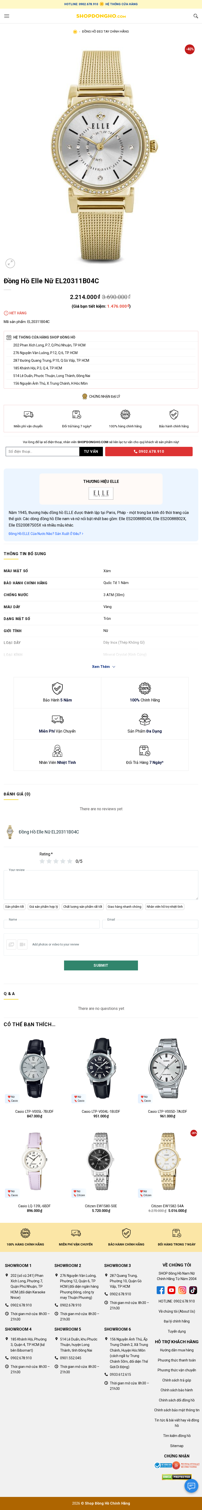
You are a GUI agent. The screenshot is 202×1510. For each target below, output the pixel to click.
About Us (187, 1311)
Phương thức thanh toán (177, 1360)
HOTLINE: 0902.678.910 (81, 4)
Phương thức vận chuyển (177, 1370)
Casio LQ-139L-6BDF (34, 1206)
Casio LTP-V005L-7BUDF (34, 1112)
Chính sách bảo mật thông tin (177, 1410)
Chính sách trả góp (176, 1380)
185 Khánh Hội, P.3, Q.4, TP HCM (37, 368)
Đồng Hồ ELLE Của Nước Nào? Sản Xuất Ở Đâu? (45, 534)
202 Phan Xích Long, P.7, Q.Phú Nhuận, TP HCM (49, 345)
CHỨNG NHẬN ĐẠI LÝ (104, 396)
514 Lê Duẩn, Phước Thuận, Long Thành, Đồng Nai (51, 376)
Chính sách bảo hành (177, 1390)
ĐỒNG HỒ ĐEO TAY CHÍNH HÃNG (105, 31)
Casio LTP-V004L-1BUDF (101, 1112)
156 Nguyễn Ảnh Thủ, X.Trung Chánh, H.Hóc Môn (50, 383)
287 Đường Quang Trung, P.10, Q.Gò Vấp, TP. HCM (51, 360)
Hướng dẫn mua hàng (177, 1350)
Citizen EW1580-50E (101, 1206)
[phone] (103, 451)
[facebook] (161, 1290)
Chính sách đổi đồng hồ (177, 1400)
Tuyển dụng (177, 1331)
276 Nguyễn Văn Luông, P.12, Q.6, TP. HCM (45, 353)
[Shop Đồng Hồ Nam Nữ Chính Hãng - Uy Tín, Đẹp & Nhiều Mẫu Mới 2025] (101, 16)
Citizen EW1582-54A (167, 1206)
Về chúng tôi (168, 1311)
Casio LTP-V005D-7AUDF (167, 1112)
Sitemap (177, 1446)
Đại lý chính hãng (177, 1321)
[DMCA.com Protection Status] (177, 1477)
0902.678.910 (150, 451)
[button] (7, 16)
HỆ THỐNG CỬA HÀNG (121, 4)
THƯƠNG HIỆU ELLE (101, 481)
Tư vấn (91, 451)
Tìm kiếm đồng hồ (177, 1436)
